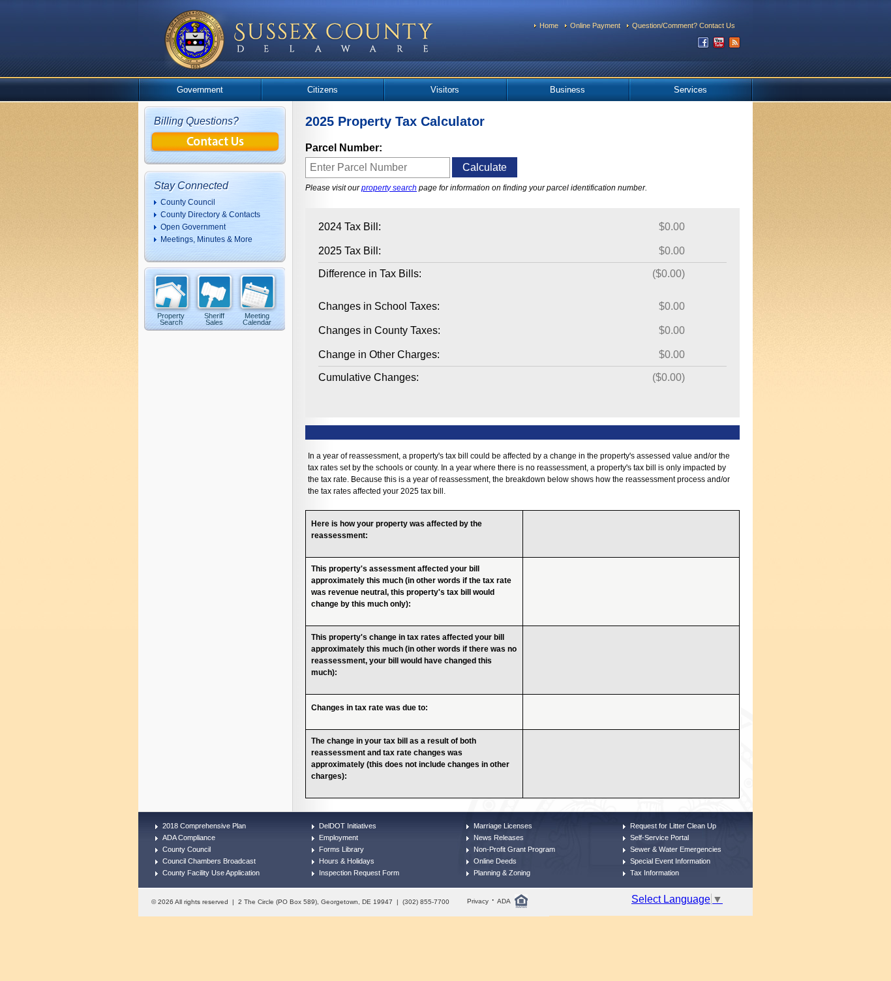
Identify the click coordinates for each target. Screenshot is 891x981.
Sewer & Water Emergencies (675, 849)
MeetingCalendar (257, 318)
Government (200, 90)
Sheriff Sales (214, 318)
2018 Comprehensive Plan (204, 826)
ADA (504, 901)
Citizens (322, 90)
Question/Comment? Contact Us (683, 25)
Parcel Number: (343, 147)
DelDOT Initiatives (347, 826)
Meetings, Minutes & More (206, 239)
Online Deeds (495, 861)
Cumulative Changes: (368, 377)
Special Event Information (670, 861)
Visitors (444, 90)
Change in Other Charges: (379, 354)
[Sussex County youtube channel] (718, 45)
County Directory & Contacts (210, 214)
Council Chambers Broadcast (209, 861)
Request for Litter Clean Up (673, 826)
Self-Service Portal (659, 837)
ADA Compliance (188, 837)
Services (690, 90)
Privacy (478, 901)
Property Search (171, 318)
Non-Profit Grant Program (514, 849)
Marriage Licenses (503, 826)
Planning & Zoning (502, 873)
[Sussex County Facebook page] (703, 45)
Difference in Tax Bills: (369, 273)
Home (548, 25)
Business (567, 90)
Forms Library (341, 849)
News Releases (499, 837)
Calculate (484, 167)
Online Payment (595, 25)
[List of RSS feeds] (734, 45)
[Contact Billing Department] (215, 148)
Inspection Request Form (359, 873)
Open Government (193, 227)
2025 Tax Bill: (349, 250)
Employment (338, 837)
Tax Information (654, 873)
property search (389, 187)
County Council (187, 202)
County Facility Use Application (211, 873)
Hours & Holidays (346, 861)
